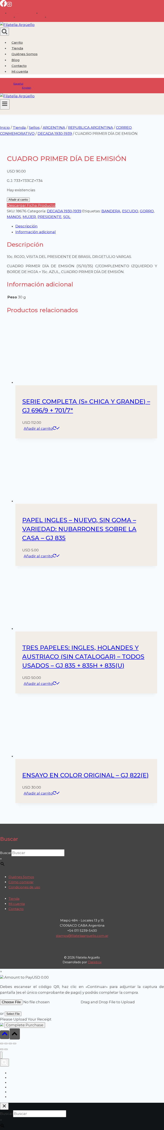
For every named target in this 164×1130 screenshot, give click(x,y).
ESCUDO (130, 211)
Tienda (17, 48)
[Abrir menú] (5, 104)
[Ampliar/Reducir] (1, 1043)
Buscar (5, 853)
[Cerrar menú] (1, 1055)
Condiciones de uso (24, 887)
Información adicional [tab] (35, 232)
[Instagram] (9, 5)
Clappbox (94, 962)
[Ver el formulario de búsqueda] (4, 32)
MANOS (14, 217)
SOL (66, 217)
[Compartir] (10, 1043)
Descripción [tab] (26, 226)
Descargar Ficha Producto (31, 205)
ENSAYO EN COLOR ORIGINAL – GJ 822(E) (85, 775)
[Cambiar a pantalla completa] (6, 1043)
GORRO (147, 211)
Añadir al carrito (18, 199)
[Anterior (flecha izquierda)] (1, 1049)
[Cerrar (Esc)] (14, 1043)
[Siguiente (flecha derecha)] (6, 1049)
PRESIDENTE (50, 217)
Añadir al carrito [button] (38, 428)
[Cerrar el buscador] (4, 1106)
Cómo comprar (21, 882)
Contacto (19, 66)
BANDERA (110, 211)
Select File (13, 1013)
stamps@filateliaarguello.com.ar (82, 936)
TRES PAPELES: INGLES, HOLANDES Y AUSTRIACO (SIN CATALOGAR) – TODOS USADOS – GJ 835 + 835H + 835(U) (83, 656)
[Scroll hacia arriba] (4, 1034)
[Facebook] (3, 5)
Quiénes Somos (25, 54)
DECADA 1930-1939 (64, 211)
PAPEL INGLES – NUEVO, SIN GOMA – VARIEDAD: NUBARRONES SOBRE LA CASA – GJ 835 (79, 529)
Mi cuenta (17, 904)
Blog (16, 60)
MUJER (29, 217)
